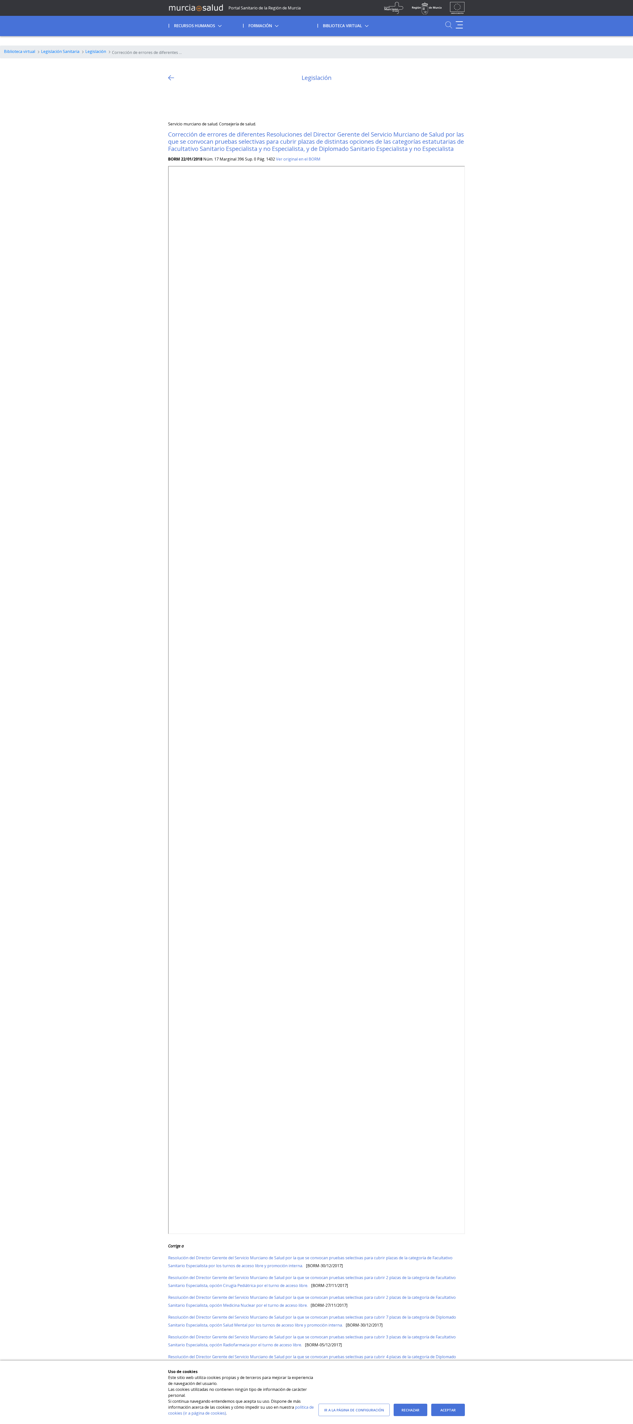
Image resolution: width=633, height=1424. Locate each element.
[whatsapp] (191, 101)
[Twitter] (172, 101)
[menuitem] (205, 25)
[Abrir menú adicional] (459, 24)
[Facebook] (181, 101)
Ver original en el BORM (298, 159)
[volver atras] (171, 77)
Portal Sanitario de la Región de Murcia (264, 8)
